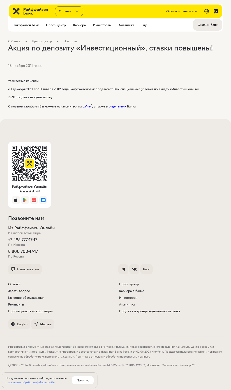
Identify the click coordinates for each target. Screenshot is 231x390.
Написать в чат (28, 269)
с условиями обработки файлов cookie (30, 382)
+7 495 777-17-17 (22, 239)
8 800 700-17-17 (23, 251)
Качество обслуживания (26, 298)
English (22, 324)
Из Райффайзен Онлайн (31, 228)
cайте (87, 106)
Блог (146, 269)
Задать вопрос (19, 291)
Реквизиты (16, 304)
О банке (14, 284)
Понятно (82, 380)
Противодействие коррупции (30, 311)
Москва (45, 324)
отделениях (117, 106)
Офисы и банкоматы (181, 11)
